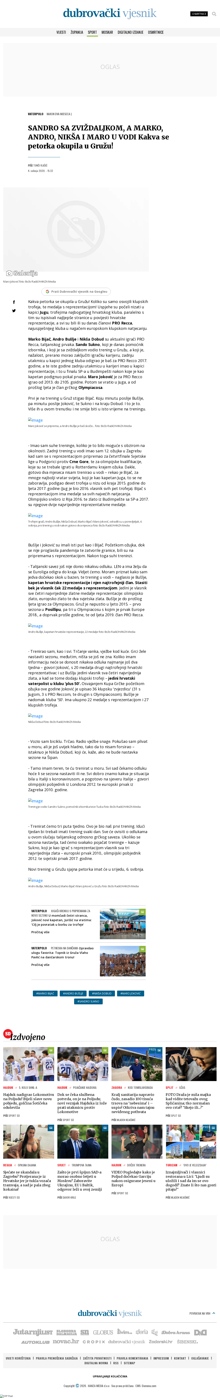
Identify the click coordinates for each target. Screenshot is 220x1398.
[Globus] (103, 1332)
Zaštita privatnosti (97, 1358)
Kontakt (180, 1358)
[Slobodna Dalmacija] (66, 1332)
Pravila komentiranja (132, 1358)
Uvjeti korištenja (18, 1358)
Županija (77, 32)
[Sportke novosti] (85, 1332)
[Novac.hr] (66, 1341)
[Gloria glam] (155, 1332)
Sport (92, 32)
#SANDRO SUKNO (88, 1001)
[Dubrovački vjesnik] (127, 1341)
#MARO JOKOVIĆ (131, 993)
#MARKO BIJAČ (45, 993)
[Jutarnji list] (32, 1332)
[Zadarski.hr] (161, 1341)
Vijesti (61, 32)
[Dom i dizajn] (200, 1332)
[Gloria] (141, 1332)
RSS (116, 1363)
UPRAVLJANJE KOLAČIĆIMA (110, 1376)
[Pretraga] (214, 14)
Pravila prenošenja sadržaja (57, 1358)
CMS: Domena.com (145, 1385)
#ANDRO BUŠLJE (73, 993)
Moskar (107, 32)
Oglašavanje (200, 1358)
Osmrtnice (155, 32)
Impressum (161, 1358)
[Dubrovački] (110, 14)
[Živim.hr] (124, 1332)
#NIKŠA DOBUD (102, 993)
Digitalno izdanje (130, 32)
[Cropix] (93, 1341)
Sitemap (129, 1363)
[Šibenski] (187, 1341)
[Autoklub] (35, 1341)
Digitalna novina (96, 1363)
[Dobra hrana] (176, 1332)
